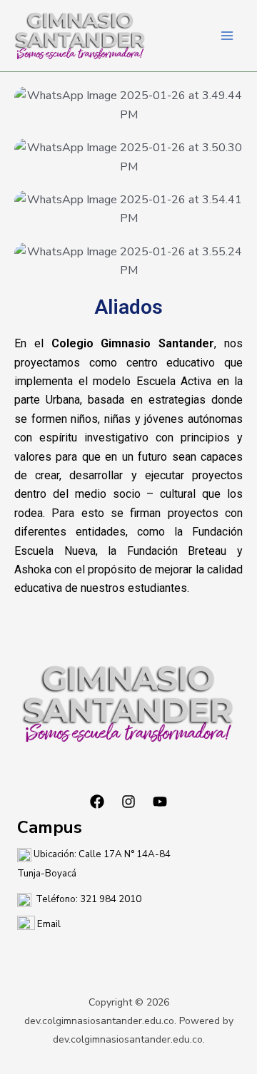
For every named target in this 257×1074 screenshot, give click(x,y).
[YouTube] (160, 801)
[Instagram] (128, 801)
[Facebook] (97, 801)
